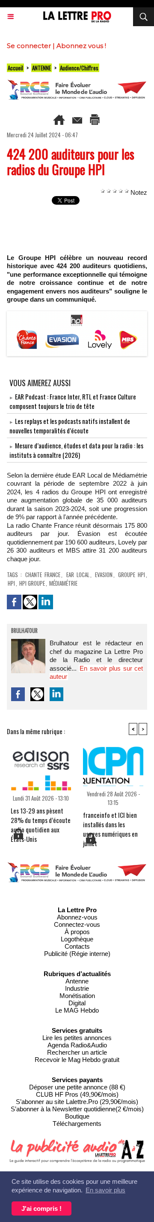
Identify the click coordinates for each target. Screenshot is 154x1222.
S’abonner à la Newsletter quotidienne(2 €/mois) (77, 1109)
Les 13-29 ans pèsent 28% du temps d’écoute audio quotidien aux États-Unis (41, 816)
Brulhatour (24, 631)
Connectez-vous (77, 924)
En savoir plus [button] (105, 1190)
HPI (11, 583)
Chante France (42, 574)
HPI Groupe (32, 583)
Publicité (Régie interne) (77, 953)
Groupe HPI (131, 574)
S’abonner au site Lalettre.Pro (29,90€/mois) (77, 1101)
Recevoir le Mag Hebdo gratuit (77, 1059)
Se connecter (29, 46)
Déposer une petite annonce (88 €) (77, 1087)
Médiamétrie (63, 583)
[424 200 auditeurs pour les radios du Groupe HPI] (77, 314)
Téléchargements (77, 1123)
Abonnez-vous (77, 917)
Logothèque (77, 939)
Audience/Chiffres (79, 68)
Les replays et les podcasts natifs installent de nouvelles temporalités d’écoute (69, 425)
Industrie (77, 988)
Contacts (77, 946)
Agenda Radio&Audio (77, 1045)
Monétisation (77, 995)
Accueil (15, 68)
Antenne (77, 981)
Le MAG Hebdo (77, 1010)
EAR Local (77, 574)
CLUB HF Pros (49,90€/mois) (77, 1094)
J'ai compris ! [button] (41, 1208)
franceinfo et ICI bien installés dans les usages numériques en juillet (110, 821)
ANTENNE (41, 68)
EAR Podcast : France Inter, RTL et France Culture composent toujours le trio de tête (72, 401)
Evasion (104, 574)
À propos (77, 931)
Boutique (77, 1116)
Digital (77, 1003)
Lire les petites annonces (77, 1037)
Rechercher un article (77, 1052)
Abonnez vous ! (81, 46)
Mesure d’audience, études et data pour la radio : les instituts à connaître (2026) (76, 450)
